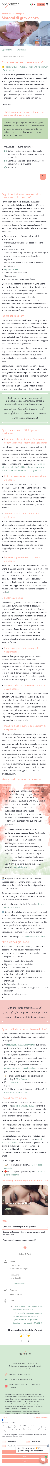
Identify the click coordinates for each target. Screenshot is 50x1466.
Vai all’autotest (22, 1079)
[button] (5, 1417)
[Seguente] (46, 1199)
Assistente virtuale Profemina (20, 1379)
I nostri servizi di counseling (19, 1374)
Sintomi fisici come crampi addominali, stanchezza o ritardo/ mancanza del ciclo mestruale (26, 154)
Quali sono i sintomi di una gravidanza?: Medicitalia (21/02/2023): (28, 1308)
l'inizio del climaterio (20, 867)
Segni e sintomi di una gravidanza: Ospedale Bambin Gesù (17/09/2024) (27, 1322)
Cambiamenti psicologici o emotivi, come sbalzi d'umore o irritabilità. (26, 162)
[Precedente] (3, 1199)
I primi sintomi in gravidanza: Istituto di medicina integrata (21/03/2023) (27, 1315)
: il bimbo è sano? (20, 1092)
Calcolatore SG (12, 1082)
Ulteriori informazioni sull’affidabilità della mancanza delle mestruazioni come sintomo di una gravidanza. (23, 467)
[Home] (10, 4)
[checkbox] (4, 1442)
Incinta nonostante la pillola (33, 936)
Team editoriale (19, 1284)
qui (7, 592)
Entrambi (12, 167)
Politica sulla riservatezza (40, 1417)
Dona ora (41, 4)
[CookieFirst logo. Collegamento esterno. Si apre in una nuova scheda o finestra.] (2, 1420)
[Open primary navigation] (47, 4)
